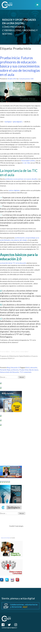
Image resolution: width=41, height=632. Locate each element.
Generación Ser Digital (5, 537)
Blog (8, 367)
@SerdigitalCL (18, 122)
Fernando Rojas (5, 370)
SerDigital (8, 122)
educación (33, 367)
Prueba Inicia (23, 370)
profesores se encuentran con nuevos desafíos (21, 179)
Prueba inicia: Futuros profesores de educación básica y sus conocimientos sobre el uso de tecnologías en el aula (20, 66)
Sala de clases (33, 370)
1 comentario (26, 372)
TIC (21, 372)
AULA (27, 367)
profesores (15, 370)
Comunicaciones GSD (26, 79)
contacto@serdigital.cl (9, 628)
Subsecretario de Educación (9, 372)
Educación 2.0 (15, 367)
